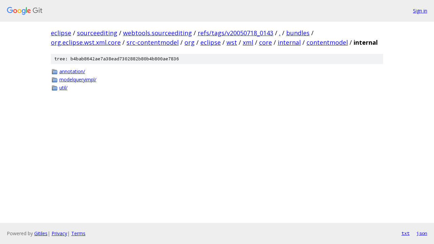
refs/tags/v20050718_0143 (235, 33)
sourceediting (97, 33)
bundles (298, 33)
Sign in (420, 10)
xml (248, 42)
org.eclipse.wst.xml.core (86, 42)
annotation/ (72, 71)
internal (289, 42)
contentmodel (327, 42)
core (265, 42)
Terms (78, 233)
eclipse (61, 33)
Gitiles (40, 233)
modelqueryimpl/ (77, 79)
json (421, 233)
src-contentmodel (152, 42)
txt (405, 233)
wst (231, 42)
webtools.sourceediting (157, 33)
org (189, 42)
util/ (63, 87)
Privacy (59, 233)
